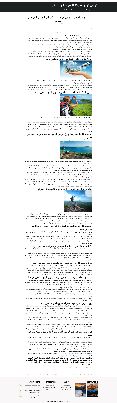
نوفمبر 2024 (67, 387)
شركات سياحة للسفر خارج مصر (77, 140)
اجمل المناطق (72, 368)
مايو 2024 (67, 389)
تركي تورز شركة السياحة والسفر (74, 5)
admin (53, 23)
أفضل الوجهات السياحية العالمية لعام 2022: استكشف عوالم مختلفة (43, 374)
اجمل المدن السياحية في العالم (82, 368)
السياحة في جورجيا (49, 387)
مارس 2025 (67, 385)
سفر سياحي (51, 389)
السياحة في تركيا (58, 32)
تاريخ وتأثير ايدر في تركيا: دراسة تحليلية (81, 374)
